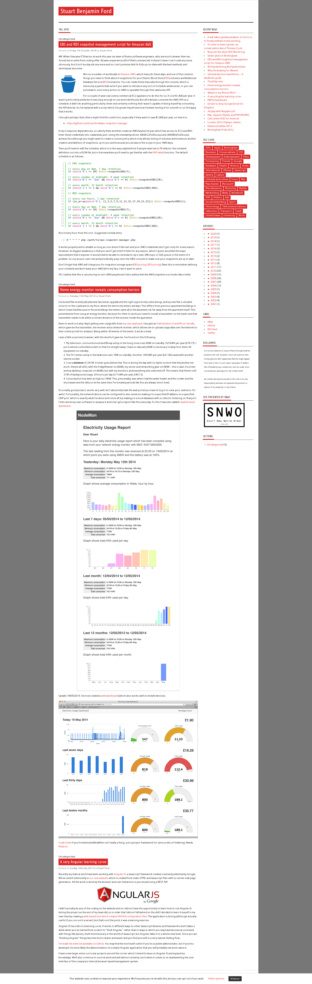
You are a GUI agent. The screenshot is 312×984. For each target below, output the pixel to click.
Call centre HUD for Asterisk (223, 118)
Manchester (212, 183)
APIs (208, 147)
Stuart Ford (106, 50)
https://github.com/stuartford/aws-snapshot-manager (97, 123)
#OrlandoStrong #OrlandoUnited (226, 66)
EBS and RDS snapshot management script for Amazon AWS (105, 44)
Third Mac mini (215, 81)
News (225, 192)
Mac (243, 179)
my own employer (132, 323)
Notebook (237, 192)
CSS (241, 152)
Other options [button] (216, 978)
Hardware (211, 165)
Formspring (212, 161)
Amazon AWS (127, 74)
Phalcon (63, 846)
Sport (232, 201)
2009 (213, 274)
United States (213, 215)
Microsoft (227, 183)
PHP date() (158, 152)
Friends (226, 161)
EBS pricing (139, 264)
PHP (208, 197)
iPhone (227, 170)
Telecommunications (234, 206)
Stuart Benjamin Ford (86, 11)
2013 (213, 259)
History (234, 165)
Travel (238, 211)
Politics (218, 197)
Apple (217, 147)
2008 (213, 278)
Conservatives (227, 152)
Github (211, 325)
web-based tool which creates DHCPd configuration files (115, 916)
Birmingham (230, 147)
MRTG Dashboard (217, 100)
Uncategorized (215, 444)
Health (223, 165)
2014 (213, 256)
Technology (212, 206)
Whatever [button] (235, 979)
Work (241, 215)
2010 (213, 270)
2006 (213, 285)
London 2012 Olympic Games (224, 122)
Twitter (211, 332)
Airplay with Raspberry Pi (221, 111)
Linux (235, 179)
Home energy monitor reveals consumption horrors (100, 290)
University (229, 215)
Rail (227, 197)
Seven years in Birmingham (222, 55)
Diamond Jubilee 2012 (220, 126)
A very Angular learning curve (83, 862)
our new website (98, 878)
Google (238, 161)
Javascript (240, 170)
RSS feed (212, 329)
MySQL (243, 188)
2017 (213, 244)
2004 (213, 293)
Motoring (230, 188)
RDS (105, 82)
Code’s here (64, 842)
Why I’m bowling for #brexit (223, 70)
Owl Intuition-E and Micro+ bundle (175, 323)
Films (246, 156)
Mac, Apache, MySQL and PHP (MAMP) (228, 115)
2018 (213, 241)
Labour (220, 174)
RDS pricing (153, 264)
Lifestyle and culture (217, 179)
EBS (167, 78)
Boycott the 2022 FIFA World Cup (226, 52)
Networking (212, 192)
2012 (213, 263)
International (213, 170)
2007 (213, 281)
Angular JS (120, 874)
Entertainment (232, 156)
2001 (213, 304)
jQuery (209, 174)
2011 (213, 267)
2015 (213, 252)
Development (213, 156)
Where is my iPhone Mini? (222, 92)
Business (211, 152)
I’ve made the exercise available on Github (81, 943)
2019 (213, 237)
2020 (213, 233)
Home (245, 165)
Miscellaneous (214, 188)
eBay (210, 321)
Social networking (216, 201)
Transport (226, 211)
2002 (213, 300)
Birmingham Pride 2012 (221, 129)
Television (211, 211)
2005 (213, 289)
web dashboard (109, 695)
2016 (213, 248)
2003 (213, 296)
